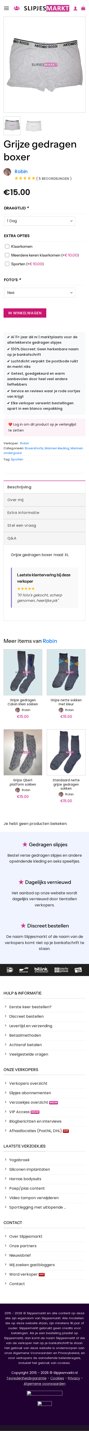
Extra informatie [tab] (23, 512)
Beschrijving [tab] (19, 487)
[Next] (77, 64)
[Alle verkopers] (17, 8)
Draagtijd (16, 208)
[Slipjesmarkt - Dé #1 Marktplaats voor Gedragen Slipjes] (47, 8)
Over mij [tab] (15, 500)
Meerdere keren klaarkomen (45, 255)
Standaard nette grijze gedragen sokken (66, 784)
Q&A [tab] (11, 538)
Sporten (27, 263)
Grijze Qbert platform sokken (23, 782)
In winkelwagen (25, 312)
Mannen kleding (57, 448)
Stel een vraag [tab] (21, 525)
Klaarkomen (22, 246)
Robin (24, 443)
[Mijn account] (75, 8)
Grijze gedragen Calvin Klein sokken (23, 702)
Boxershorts (34, 448)
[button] (6, 8)
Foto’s (12, 280)
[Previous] (11, 64)
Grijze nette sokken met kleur (66, 702)
